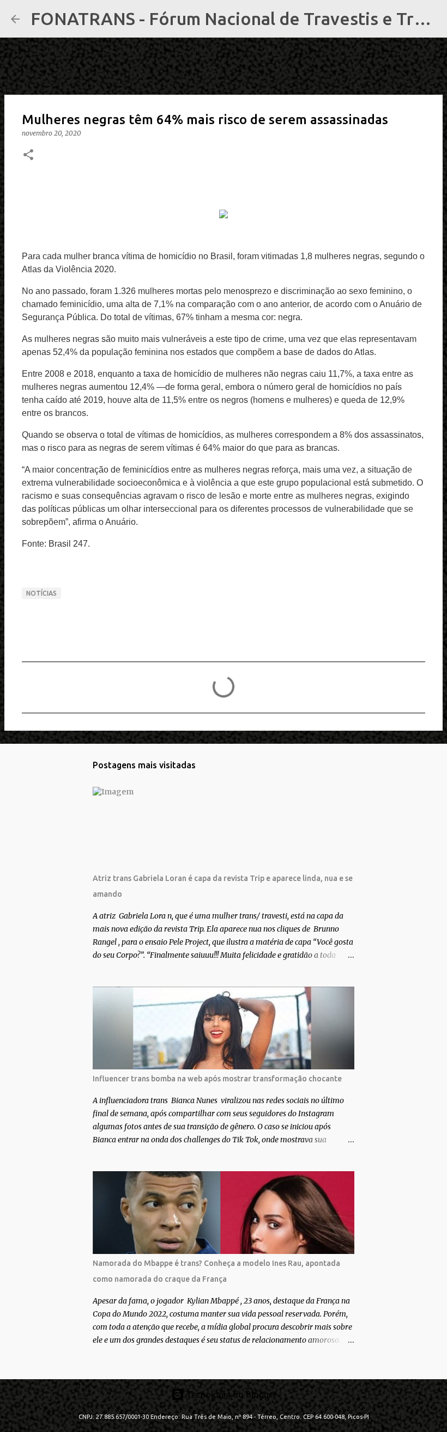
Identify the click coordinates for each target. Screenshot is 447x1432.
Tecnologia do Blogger (230, 1394)
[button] (28, 155)
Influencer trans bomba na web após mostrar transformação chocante (217, 1078)
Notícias (41, 593)
